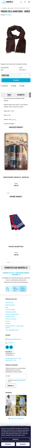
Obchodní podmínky (10, 312)
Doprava (7, 321)
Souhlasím (23, 444)
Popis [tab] (9, 95)
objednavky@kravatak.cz (14, 339)
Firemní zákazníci (10, 309)
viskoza (14, 119)
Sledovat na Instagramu (17, 418)
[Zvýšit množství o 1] (29, 75)
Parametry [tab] (21, 95)
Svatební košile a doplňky (20, 426)
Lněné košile (8, 426)
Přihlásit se (11, 385)
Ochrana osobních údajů (12, 314)
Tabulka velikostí (10, 316)
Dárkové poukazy (10, 305)
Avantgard (8, 15)
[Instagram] (11, 347)
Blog (6, 307)
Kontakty (7, 323)
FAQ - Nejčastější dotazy (12, 330)
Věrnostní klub (9, 302)
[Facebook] (7, 347)
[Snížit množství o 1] (21, 75)
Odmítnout (8, 444)
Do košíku (16, 80)
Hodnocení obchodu (10, 319)
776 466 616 (11, 343)
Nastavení (15, 439)
